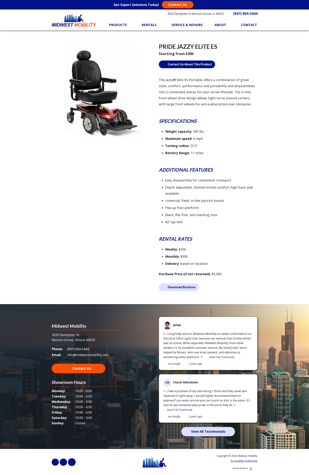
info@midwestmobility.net (87, 355)
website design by (244, 469)
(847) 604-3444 (245, 13)
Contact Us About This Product (190, 64)
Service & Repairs (186, 25)
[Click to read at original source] (165, 364)
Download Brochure (182, 287)
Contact (249, 25)
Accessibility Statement (244, 460)
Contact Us (177, 4)
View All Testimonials (208, 431)
